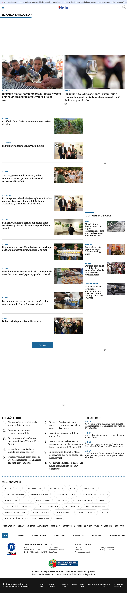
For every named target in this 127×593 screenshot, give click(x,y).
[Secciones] (2, 7)
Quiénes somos (39, 535)
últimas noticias (98, 215)
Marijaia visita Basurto (15, 512)
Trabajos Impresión (107, 548)
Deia (4, 100)
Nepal (73, 488)
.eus (5, 535)
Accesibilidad (92, 584)
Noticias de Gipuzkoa (56, 550)
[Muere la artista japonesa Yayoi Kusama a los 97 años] (116, 251)
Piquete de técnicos (14, 494)
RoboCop (8, 506)
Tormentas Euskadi (86, 512)
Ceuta (27, 500)
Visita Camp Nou (71, 506)
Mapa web (78, 550)
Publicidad (96, 535)
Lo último (93, 418)
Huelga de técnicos (13, 518)
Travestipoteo (89, 488)
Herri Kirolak (10, 500)
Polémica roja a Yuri (39, 518)
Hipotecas (62, 500)
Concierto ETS (26, 506)
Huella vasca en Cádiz (65, 494)
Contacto (20, 535)
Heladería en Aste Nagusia (95, 494)
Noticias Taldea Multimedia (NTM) (35, 552)
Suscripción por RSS (107, 550)
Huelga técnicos (12, 488)
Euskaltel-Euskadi (49, 506)
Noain (59, 518)
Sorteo (105, 512)
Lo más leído (11, 418)
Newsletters (78, 535)
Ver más (42, 345)
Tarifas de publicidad (82, 552)
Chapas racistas (34, 488)
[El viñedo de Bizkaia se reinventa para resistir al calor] (68, 126)
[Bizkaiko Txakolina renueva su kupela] (68, 150)
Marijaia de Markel (39, 494)
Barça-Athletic (56, 488)
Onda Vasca (53, 552)
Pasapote (103, 500)
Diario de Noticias (55, 548)
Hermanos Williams (82, 500)
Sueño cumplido (41, 512)
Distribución (79, 548)
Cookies (74, 584)
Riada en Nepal (43, 500)
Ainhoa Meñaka (63, 512)
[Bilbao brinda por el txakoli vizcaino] (68, 326)
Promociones (59, 535)
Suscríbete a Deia (117, 535)
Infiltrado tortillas (96, 506)
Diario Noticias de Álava (32, 550)
